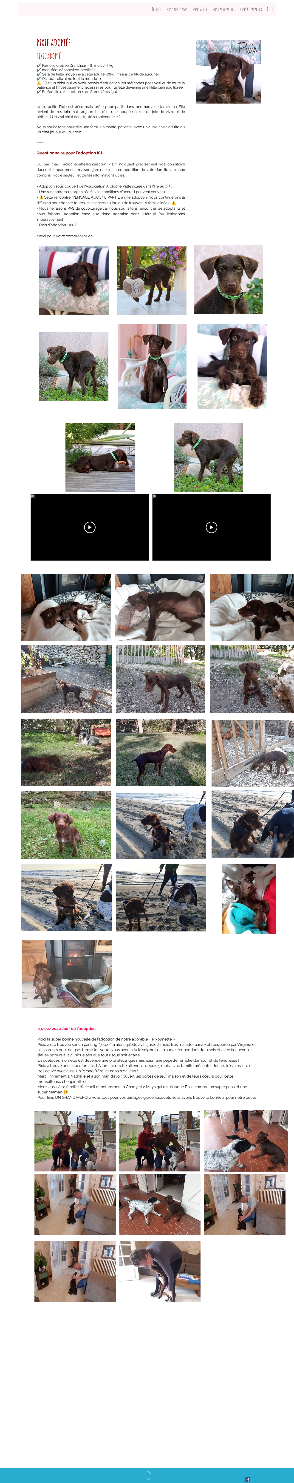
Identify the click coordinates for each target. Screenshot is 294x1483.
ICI (99, 152)
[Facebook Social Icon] (247, 1479)
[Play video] (90, 527)
